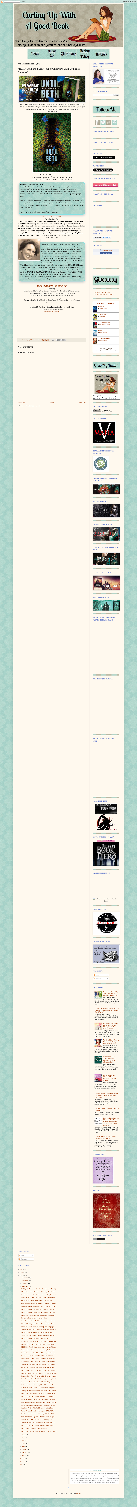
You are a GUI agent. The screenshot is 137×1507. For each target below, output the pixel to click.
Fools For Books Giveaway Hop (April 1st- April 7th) (107, 1109)
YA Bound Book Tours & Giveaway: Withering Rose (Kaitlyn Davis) (111, 1042)
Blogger (78, 1493)
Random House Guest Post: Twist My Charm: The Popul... (39, 1373)
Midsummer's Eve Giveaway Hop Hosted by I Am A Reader (106, 1137)
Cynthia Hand (102, 316)
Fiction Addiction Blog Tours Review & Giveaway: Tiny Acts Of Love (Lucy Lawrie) (106, 1095)
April (23, 1446)
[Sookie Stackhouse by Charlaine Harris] (106, 890)
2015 (21, 1275)
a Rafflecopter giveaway (52, 311)
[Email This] (57, 340)
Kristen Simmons (103, 332)
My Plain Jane (102, 315)
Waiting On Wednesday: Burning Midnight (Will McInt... (38, 1364)
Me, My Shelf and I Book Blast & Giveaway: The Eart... (38, 1312)
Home (52, 402)
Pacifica (100, 331)
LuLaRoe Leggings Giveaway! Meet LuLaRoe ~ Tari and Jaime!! (109, 1077)
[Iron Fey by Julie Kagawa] (106, 882)
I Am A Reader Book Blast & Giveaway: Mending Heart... (39, 1379)
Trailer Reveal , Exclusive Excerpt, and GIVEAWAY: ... (38, 1411)
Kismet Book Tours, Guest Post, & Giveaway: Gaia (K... (38, 1420)
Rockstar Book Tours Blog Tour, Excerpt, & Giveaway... (38, 1350)
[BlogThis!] (59, 340)
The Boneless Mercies (104, 323)
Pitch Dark (101, 307)
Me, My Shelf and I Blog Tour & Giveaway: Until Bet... (38, 1309)
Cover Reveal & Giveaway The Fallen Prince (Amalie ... (38, 1356)
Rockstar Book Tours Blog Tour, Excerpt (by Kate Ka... (38, 1344)
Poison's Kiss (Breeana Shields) (104, 295)
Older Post (82, 402)
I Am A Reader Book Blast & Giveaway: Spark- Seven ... (38, 1321)
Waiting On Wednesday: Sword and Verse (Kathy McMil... (39, 1391)
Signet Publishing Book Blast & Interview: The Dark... (38, 1324)
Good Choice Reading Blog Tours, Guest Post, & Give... (38, 1367)
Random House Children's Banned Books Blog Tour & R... (39, 1295)
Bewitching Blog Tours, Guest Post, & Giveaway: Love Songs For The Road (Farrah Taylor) (107, 1010)
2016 (21, 1272)
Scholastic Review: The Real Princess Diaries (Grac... (37, 1408)
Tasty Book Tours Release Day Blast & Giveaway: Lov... (38, 1385)
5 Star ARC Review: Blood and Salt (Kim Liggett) (36, 1382)
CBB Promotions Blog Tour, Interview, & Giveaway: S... (38, 1417)
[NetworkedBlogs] (106, 250)
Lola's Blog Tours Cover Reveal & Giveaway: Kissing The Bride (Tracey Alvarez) (110, 1026)
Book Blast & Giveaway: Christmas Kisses (34, 1428)
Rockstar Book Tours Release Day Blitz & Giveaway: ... (38, 1425)
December (25, 1278)
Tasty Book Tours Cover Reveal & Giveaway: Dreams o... (39, 1335)
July (23, 1438)
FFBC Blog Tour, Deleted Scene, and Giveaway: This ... (38, 1347)
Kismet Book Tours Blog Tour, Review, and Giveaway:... (38, 1362)
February (25, 1452)
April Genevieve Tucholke (104, 324)
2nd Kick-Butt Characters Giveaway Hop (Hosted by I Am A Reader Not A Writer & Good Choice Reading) (111, 1121)
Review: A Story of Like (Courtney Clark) (34, 1318)
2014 (21, 1459)
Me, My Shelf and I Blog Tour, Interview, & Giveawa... (38, 1338)
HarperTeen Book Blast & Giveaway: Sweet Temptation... (39, 1388)
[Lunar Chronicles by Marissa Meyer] (106, 886)
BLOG (40, 286)
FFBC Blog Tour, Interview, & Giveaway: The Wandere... (39, 1431)
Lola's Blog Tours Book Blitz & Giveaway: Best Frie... (38, 1353)
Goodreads (46, 217)
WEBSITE (48, 286)
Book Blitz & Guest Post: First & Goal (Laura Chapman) (38, 1370)
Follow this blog (106, 253)
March (24, 1449)
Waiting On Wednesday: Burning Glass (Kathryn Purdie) (38, 1289)
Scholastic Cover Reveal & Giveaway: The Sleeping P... (38, 1327)
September (25, 1286)
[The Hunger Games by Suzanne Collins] (106, 880)
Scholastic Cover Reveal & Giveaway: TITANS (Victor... (38, 1414)
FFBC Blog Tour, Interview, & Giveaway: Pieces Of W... (38, 1393)
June (23, 1441)
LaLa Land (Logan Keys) (102, 292)
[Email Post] (53, 340)
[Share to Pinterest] (65, 340)
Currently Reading (106, 303)
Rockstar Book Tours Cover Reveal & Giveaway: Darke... (39, 1376)
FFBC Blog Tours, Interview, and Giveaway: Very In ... (38, 1315)
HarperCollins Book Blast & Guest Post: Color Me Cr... (38, 1405)
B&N (59, 217)
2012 (21, 1465)
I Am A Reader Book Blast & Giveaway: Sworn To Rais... (39, 1341)
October (24, 1283)
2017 (21, 1269)
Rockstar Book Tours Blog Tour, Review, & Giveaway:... (38, 1298)
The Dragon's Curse (104, 339)
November (25, 1281)
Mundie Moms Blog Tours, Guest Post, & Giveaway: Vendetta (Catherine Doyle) (109, 1059)
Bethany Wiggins (103, 340)
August (24, 1435)
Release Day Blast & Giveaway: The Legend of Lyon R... (38, 1306)
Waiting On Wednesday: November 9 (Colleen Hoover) (38, 1422)
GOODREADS (60, 286)
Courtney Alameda (103, 308)
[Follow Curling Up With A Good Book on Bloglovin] (102, 238)
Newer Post (21, 402)
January (24, 1455)
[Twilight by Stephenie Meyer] (106, 892)
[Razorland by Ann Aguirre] (106, 888)
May (23, 1444)
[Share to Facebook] (63, 340)
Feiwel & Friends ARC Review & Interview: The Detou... (39, 1399)
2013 (21, 1462)
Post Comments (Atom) (33, 406)
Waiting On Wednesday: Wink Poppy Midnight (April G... (39, 1329)
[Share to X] (61, 340)
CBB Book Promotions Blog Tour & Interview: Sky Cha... (39, 1303)
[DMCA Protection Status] (99, 1240)
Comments (98, 979)
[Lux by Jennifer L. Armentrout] (106, 884)
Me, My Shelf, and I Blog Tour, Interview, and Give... (37, 1332)
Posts (97, 975)
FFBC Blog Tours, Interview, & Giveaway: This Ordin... (38, 1292)
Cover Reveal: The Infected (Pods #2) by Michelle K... (38, 1300)
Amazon (54, 217)
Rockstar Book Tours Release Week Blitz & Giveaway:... (38, 1359)
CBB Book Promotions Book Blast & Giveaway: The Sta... (39, 1402)
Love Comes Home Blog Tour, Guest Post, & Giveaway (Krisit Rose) (110, 993)
